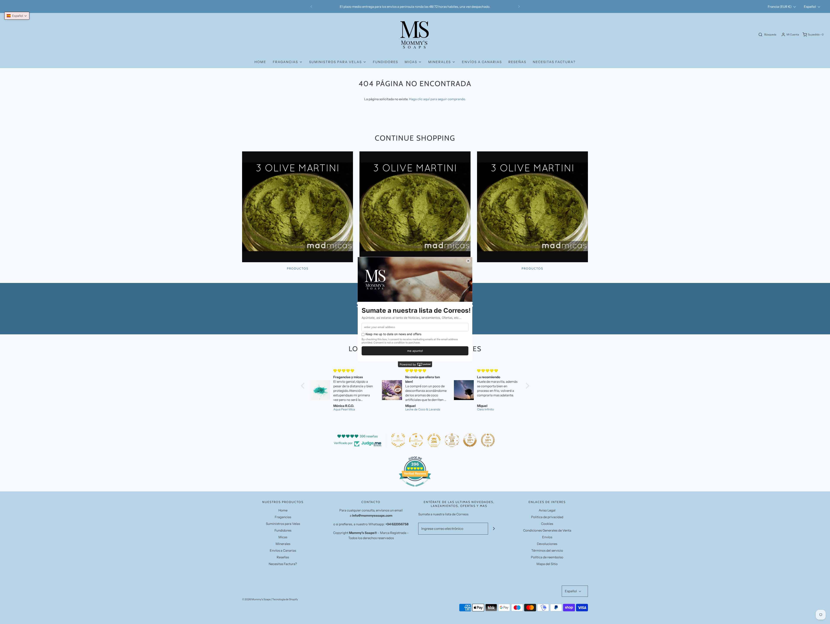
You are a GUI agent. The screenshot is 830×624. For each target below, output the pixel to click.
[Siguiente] (519, 6)
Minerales (283, 544)
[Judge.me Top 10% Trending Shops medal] (488, 440)
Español (810, 7)
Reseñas (517, 62)
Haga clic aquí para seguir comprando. (437, 99)
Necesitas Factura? (554, 62)
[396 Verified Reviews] (415, 489)
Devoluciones (547, 544)
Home (260, 62)
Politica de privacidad (547, 517)
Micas (282, 537)
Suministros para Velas (283, 524)
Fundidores (385, 62)
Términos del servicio (547, 550)
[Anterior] (311, 6)
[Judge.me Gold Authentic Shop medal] (398, 440)
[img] (371, 370)
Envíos (547, 537)
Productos (297, 268)
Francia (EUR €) (780, 7)
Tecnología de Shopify (285, 599)
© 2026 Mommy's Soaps (256, 599)
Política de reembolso (547, 557)
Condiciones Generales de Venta (547, 530)
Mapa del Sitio (547, 564)
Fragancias (283, 517)
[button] (17, 15)
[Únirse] (494, 529)
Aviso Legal (547, 510)
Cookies (547, 524)
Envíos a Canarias (482, 62)
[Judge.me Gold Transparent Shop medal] (416, 440)
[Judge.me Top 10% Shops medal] (470, 440)
